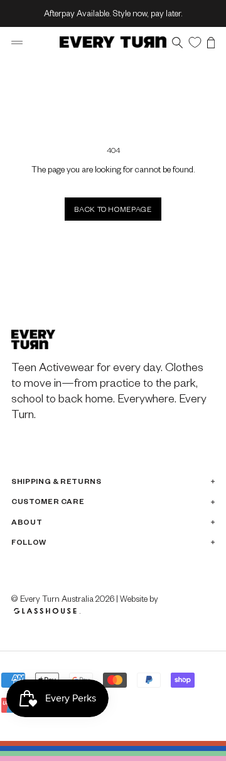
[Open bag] (211, 42)
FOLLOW (28, 542)
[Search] (177, 42)
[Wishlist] (195, 42)
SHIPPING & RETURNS (56, 481)
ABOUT (26, 522)
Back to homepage (112, 209)
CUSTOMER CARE (47, 501)
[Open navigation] (17, 42)
